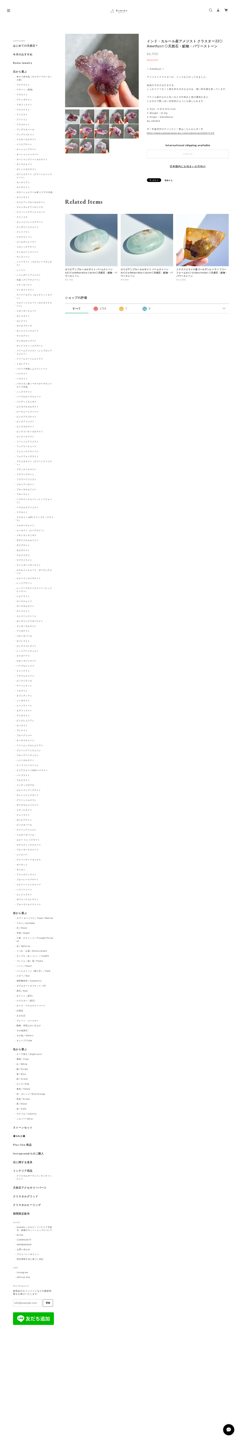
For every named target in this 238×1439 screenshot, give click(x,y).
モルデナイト (23, 550)
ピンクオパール (24, 824)
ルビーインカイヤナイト (29, 578)
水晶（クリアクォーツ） (29, 279)
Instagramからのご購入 (28, 1153)
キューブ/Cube (24, 1040)
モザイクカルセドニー (28, 540)
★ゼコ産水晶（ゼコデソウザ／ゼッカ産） (34, 78)
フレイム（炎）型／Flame (30, 961)
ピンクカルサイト (25, 426)
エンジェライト (24, 894)
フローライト (23, 494)
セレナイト (22, 321)
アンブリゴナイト (25, 134)
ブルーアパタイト (25, 484)
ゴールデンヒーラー (27, 242)
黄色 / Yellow (23, 1089)
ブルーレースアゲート (28, 879)
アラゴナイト (23, 124)
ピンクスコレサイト (27, 646)
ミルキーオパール (25, 834)
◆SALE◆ (19, 1136)
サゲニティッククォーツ (29, 845)
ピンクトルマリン (25, 436)
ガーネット (22, 864)
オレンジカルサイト (27, 169)
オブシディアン (24, 695)
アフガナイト (23, 631)
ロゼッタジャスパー (27, 660)
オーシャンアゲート (27, 149)
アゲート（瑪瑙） (25, 89)
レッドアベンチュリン (28, 651)
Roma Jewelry (22, 62)
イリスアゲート (24, 144)
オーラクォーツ (24, 164)
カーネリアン (23, 182)
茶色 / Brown (23, 1099)
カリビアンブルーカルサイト (31, 202)
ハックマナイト (24, 391)
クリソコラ (22, 217)
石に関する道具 (23, 1162)
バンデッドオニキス (27, 401)
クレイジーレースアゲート (30, 222)
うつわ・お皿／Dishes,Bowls (32, 951)
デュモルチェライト (27, 340)
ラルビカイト (23, 780)
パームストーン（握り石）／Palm (34, 971)
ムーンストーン (24, 705)
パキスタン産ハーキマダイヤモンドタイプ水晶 (34, 385)
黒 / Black (22, 1103)
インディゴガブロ (25, 785)
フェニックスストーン (28, 451)
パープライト (23, 775)
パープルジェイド (25, 665)
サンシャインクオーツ (28, 795)
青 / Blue (21, 1074)
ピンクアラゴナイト (27, 416)
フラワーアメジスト (27, 479)
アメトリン (22, 119)
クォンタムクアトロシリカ (30, 207)
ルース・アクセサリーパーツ (31, 1005)
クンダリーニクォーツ (28, 227)
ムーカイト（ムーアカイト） (31, 530)
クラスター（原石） (27, 1000)
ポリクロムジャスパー (28, 805)
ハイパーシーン (24, 889)
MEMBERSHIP (24, 1244)
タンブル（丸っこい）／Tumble (33, 956)
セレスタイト (23, 316)
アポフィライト (24, 104)
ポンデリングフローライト (30, 621)
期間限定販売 (21, 1213)
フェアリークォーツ (27, 446)
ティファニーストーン (28, 765)
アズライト (22, 94)
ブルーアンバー (24, 735)
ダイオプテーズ (24, 325)
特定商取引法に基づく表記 (30, 1259)
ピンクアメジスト (25, 421)
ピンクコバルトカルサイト (30, 431)
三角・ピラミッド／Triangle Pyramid (35, 939)
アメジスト (22, 114)
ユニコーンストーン (27, 616)
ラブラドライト (24, 560)
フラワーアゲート (25, 474)
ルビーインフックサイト (29, 790)
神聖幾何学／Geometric (29, 980)
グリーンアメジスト (27, 829)
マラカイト (22, 512)
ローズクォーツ (24, 601)
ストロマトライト (25, 289)
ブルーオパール (24, 636)
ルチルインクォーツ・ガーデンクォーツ (34, 571)
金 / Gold (21, 1108)
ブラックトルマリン (27, 469)
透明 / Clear (23, 1059)
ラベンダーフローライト (29, 565)
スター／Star (23, 975)
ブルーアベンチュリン (28, 755)
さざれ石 (21, 1015)
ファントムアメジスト (28, 441)
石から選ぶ (20, 71)
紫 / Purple (22, 1069)
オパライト (22, 725)
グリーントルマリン (27, 800)
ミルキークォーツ (25, 525)
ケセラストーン (24, 237)
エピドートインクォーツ (29, 884)
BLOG (20, 1235)
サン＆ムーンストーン (28, 252)
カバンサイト (23, 197)
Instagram (22, 1272)
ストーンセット (23, 1127)
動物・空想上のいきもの (29, 1025)
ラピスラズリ (23, 555)
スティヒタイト (24, 810)
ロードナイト (23, 611)
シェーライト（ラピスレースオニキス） (34, 263)
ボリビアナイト (24, 820)
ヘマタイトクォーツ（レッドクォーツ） (34, 500)
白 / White (22, 1064)
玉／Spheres (23, 946)
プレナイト (22, 730)
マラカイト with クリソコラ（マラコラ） (35, 518)
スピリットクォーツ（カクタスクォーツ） (34, 304)
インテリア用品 (23, 1170)
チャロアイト (23, 335)
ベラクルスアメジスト (28, 507)
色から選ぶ (20, 1049)
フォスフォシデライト (28, 456)
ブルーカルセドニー (27, 489)
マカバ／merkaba (26, 923)
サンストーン (23, 256)
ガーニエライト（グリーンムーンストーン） (34, 175)
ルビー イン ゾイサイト (28, 840)
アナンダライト (24, 99)
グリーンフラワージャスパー (31, 212)
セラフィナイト (24, 710)
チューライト (23, 815)
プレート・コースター (28, 1020)
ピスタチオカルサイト (28, 406)
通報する (169, 180)
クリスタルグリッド (25, 1196)
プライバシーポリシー (28, 1254)
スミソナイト (23, 671)
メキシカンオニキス (27, 535)
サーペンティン (24, 685)
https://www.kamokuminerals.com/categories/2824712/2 (180, 133)
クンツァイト (23, 232)
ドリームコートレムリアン (30, 358)
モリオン (21, 869)
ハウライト (22, 378)
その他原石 (22, 1030)
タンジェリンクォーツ (28, 330)
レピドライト (23, 596)
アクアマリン (23, 84)
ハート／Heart (24, 966)
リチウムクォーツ (25, 676)
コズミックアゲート (27, 247)
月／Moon (22, 928)
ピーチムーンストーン (28, 411)
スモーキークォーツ (27, 311)
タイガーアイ (23, 655)
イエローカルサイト (27, 139)
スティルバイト (24, 284)
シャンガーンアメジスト (29, 275)
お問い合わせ (23, 1249)
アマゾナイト (23, 109)
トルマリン (22, 690)
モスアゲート (23, 545)
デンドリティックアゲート (30, 345)
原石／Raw (22, 991)
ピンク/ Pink (23, 1084)
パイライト (22, 373)
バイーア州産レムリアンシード (32, 368)
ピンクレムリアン (25, 720)
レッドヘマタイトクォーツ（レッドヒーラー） (34, 589)
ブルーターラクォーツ (28, 849)
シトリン (21, 270)
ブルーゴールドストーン (29, 904)
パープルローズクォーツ (29, 396)
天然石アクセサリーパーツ (29, 1187)
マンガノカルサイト (27, 626)
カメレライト (23, 641)
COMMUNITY (24, 1239)
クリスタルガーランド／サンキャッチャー (34, 1177)
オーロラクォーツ (25, 740)
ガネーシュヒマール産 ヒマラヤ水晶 (35, 192)
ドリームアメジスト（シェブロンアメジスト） (34, 352)
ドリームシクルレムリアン (30, 745)
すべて (77, 308)
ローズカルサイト (25, 606)
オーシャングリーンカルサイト (32, 159)
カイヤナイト (23, 187)
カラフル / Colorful (27, 1114)
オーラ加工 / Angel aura (29, 1054)
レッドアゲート (24, 583)
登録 (48, 1303)
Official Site (23, 1277)
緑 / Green (22, 1079)
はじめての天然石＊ (25, 45)
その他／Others (25, 1035)
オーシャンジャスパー (28, 154)
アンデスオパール (25, 129)
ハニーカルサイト (25, 760)
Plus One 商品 (22, 1144)
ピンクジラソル (24, 680)
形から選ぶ (20, 913)
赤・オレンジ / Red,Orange (31, 1094)
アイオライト (23, 715)
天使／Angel (23, 933)
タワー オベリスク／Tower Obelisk (35, 918)
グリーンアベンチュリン (29, 750)
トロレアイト (23, 363)
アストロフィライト (27, 874)
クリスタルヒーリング (27, 1204)
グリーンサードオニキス (29, 859)
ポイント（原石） (25, 996)
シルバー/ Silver (25, 1119)
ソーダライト (23, 700)
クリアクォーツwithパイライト (32, 770)
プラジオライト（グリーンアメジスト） (34, 463)
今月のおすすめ (23, 54)
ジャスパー (22, 854)
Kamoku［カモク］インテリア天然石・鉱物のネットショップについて (34, 1228)
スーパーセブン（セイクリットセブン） (34, 296)
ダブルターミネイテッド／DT (31, 986)
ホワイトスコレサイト (28, 899)
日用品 (20, 1010)
